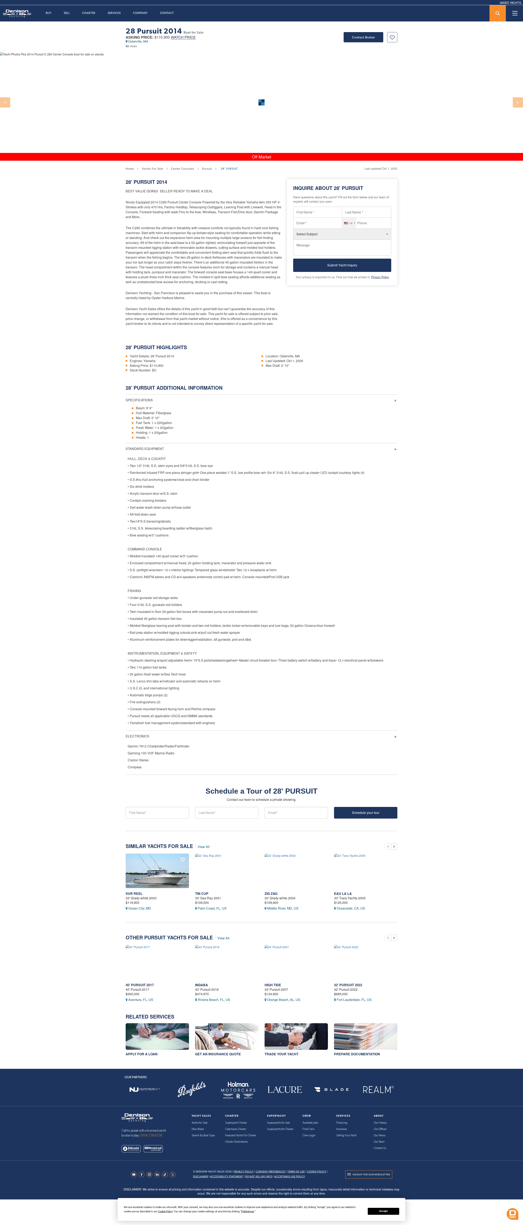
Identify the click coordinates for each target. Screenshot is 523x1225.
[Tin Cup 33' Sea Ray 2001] (226, 871)
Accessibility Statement (226, 1176)
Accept (383, 1211)
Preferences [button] (247, 1211)
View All (204, 846)
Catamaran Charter (235, 1129)
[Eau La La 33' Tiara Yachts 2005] (365, 871)
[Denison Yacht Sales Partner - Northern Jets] (145, 1089)
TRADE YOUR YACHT (281, 1054)
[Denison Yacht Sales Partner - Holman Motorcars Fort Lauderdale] (238, 1089)
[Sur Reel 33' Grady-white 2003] (157, 871)
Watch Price (183, 37)
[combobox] (349, 223)
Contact (167, 13)
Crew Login (309, 1135)
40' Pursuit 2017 (140, 985)
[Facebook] (142, 1174)
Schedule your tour (365, 812)
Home (130, 168)
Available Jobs (310, 1122)
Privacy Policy (380, 277)
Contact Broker (363, 37)
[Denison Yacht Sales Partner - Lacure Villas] (285, 1089)
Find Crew (308, 1129)
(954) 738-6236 (151, 1135)
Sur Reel (134, 893)
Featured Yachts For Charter (240, 1135)
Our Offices (380, 1129)
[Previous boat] (388, 846)
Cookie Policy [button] (165, 1211)
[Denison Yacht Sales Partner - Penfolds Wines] (191, 1089)
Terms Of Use (296, 1171)
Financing (341, 1122)
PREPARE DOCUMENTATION (357, 1054)
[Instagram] (150, 1174)
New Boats (198, 1129)
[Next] (518, 102)
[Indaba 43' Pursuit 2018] (226, 962)
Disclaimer (200, 1176)
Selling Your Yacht (346, 1135)
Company (140, 13)
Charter (88, 13)
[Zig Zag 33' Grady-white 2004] (296, 871)
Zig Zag (271, 893)
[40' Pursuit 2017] (157, 962)
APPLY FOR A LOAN (142, 1054)
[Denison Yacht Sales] (137, 1117)
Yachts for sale (152, 168)
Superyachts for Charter (280, 1129)
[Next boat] (394, 846)
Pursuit (144, 181)
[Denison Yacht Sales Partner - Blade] (331, 1089)
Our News (379, 1135)
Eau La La (343, 893)
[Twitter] (174, 1174)
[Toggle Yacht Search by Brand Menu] (497, 13)
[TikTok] (166, 1174)
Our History (380, 1122)
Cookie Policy (316, 1171)
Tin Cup (201, 893)
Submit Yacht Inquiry (342, 265)
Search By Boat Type (203, 1135)
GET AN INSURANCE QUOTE (218, 1054)
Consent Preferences (270, 1171)
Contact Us (380, 1148)
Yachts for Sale (200, 1122)
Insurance (341, 1129)
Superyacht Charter (236, 1122)
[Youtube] (135, 1174)
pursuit (207, 168)
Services (114, 13)
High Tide (273, 985)
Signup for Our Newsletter (371, 1174)
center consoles (182, 168)
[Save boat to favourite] (392, 37)
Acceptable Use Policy (289, 1176)
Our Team (379, 1141)
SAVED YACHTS (510, 3)
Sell (67, 13)
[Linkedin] (158, 1174)
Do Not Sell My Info (258, 1176)
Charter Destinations (236, 1141)
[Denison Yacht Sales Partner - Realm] (378, 1089)
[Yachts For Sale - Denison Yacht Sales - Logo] (15, 13)
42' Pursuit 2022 (348, 985)
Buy (48, 13)
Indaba (201, 985)
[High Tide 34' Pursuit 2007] (296, 962)
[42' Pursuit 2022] (365, 962)
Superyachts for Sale (278, 1122)
